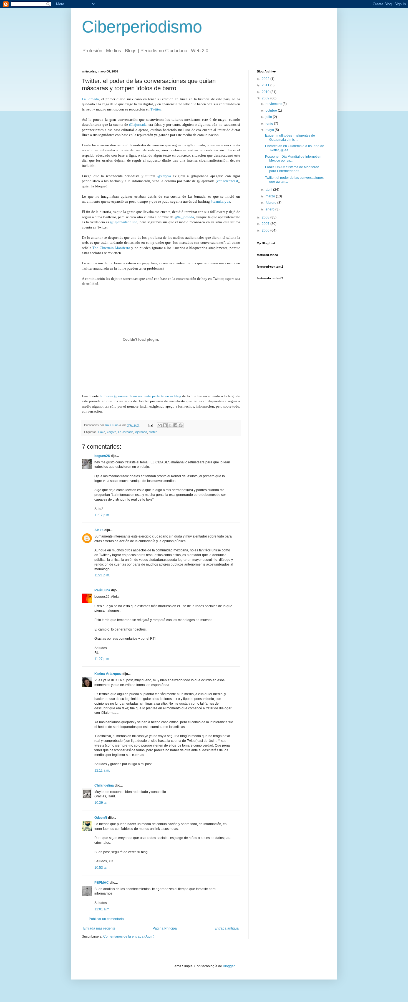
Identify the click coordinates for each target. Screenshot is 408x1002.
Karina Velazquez (108, 674)
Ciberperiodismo (142, 26)
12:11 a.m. (102, 770)
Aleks (99, 530)
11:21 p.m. (102, 575)
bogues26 (102, 456)
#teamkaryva (220, 201)
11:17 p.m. (102, 515)
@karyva (164, 176)
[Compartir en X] (170, 425)
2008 (266, 217)
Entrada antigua (227, 928)
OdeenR (100, 818)
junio (270, 123)
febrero (271, 203)
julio (269, 117)
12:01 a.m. (102, 909)
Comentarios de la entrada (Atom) (128, 936)
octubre (272, 110)
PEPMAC (101, 883)
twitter (153, 432)
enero (270, 209)
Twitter (155, 109)
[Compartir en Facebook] (175, 425)
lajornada (141, 432)
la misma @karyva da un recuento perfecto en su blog (140, 396)
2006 (266, 230)
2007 (266, 224)
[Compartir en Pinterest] (180, 425)
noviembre (274, 104)
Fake (101, 432)
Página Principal (165, 928)
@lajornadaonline (123, 222)
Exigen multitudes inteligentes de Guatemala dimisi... (290, 137)
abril (269, 190)
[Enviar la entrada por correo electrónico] (150, 425)
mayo (270, 130)
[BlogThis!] (165, 425)
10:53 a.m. (102, 868)
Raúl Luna (102, 590)
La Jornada (90, 99)
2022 (266, 79)
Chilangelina (104, 785)
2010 (266, 92)
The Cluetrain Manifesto (111, 248)
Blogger (229, 966)
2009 (266, 98)
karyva (111, 432)
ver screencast (227, 181)
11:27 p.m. (102, 659)
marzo (271, 196)
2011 (266, 85)
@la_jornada (184, 217)
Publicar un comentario (106, 919)
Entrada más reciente (99, 928)
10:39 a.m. (102, 803)
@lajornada (138, 124)
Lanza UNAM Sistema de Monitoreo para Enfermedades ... (292, 169)
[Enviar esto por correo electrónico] (159, 425)
